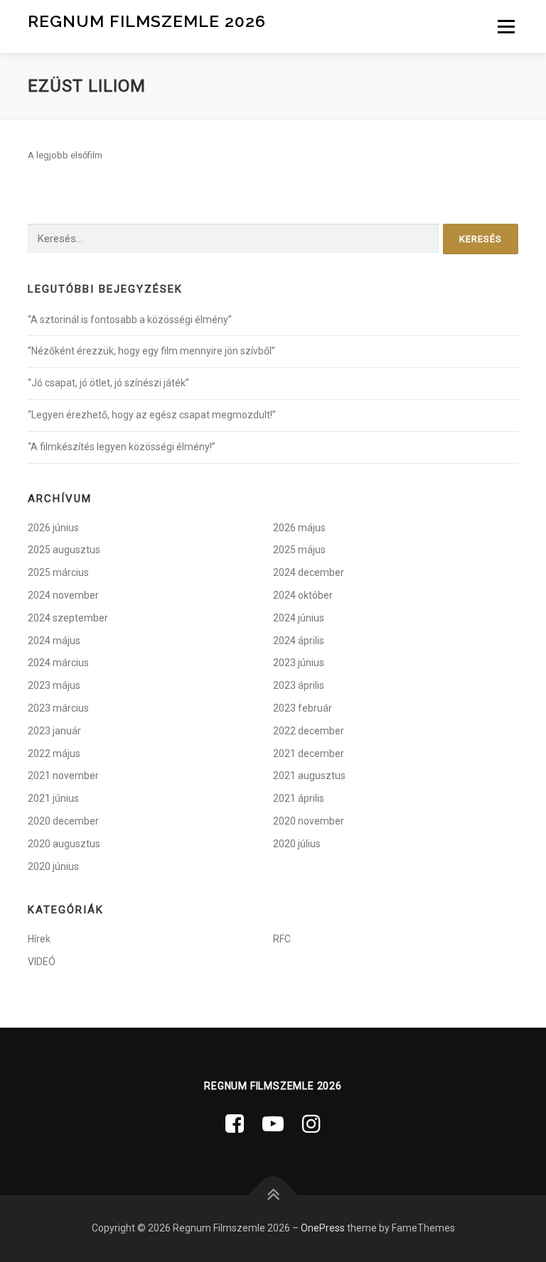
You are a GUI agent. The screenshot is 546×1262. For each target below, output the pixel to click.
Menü (504, 26)
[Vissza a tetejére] (273, 1195)
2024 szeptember (68, 618)
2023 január (54, 730)
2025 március (58, 572)
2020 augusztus (64, 843)
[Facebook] (234, 1123)
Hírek (39, 939)
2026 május (299, 527)
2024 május (54, 640)
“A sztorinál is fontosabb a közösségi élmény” (130, 319)
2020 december (63, 821)
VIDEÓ (41, 961)
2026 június (53, 527)
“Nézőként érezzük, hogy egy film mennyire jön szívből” (151, 351)
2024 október (303, 595)
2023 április (298, 685)
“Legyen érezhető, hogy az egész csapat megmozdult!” (152, 414)
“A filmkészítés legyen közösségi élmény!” (121, 446)
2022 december (308, 730)
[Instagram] (311, 1123)
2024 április (298, 640)
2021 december (308, 753)
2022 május (54, 753)
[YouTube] (273, 1123)
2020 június (53, 866)
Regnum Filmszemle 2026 (147, 21)
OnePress (323, 1228)
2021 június (53, 798)
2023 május (54, 685)
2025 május (299, 549)
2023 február (302, 708)
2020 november (308, 821)
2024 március (58, 662)
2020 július (297, 843)
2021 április (298, 798)
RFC (282, 939)
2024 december (308, 572)
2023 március (58, 708)
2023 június (298, 662)
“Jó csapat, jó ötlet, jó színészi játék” (108, 382)
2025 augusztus (64, 549)
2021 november (63, 775)
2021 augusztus (309, 775)
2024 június (298, 618)
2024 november (63, 595)
